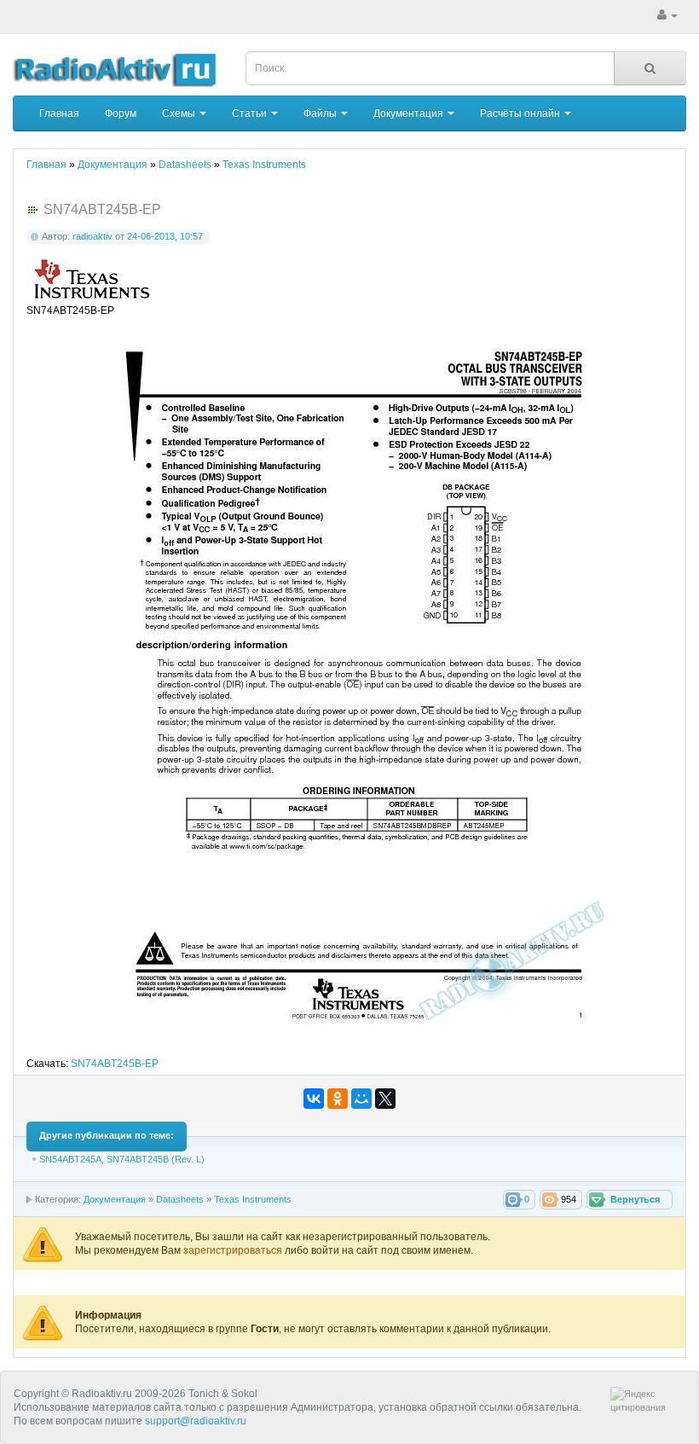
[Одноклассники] (337, 1098)
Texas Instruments (253, 1199)
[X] (385, 1098)
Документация (409, 113)
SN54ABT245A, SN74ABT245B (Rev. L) (122, 1159)
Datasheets (180, 1199)
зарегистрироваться (234, 1250)
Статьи (250, 113)
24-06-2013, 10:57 (165, 236)
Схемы (180, 113)
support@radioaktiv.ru (195, 1421)
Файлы (321, 113)
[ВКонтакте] (313, 1098)
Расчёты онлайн (521, 113)
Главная (59, 113)
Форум (120, 113)
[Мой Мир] (361, 1098)
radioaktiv (92, 236)
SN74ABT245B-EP (115, 1064)
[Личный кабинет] (667, 15)
